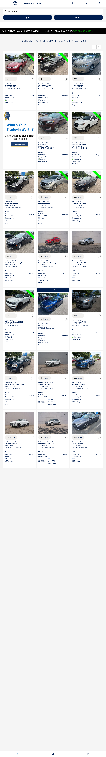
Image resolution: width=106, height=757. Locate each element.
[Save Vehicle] (32, 79)
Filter (79, 17)
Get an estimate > (83, 30)
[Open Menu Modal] (3, 3)
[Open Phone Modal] (73, 3)
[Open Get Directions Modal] (86, 3)
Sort (29, 17)
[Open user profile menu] (99, 3)
